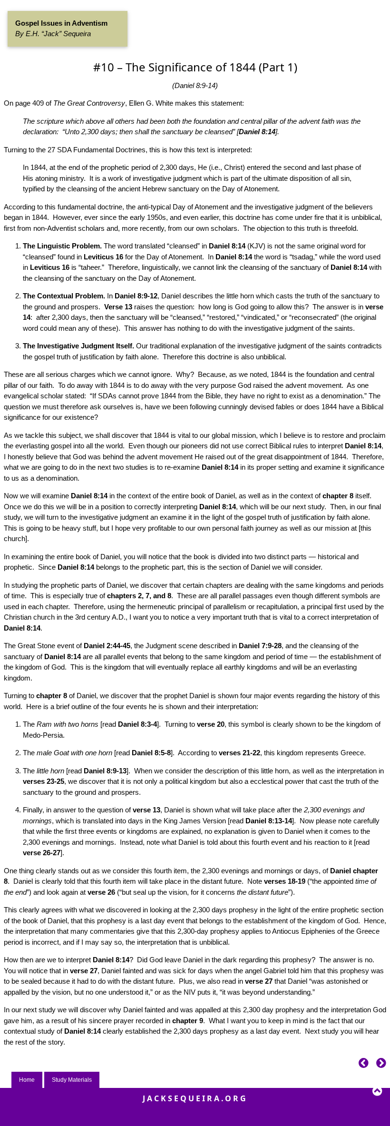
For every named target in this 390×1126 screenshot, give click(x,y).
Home (27, 1080)
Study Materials (72, 1080)
